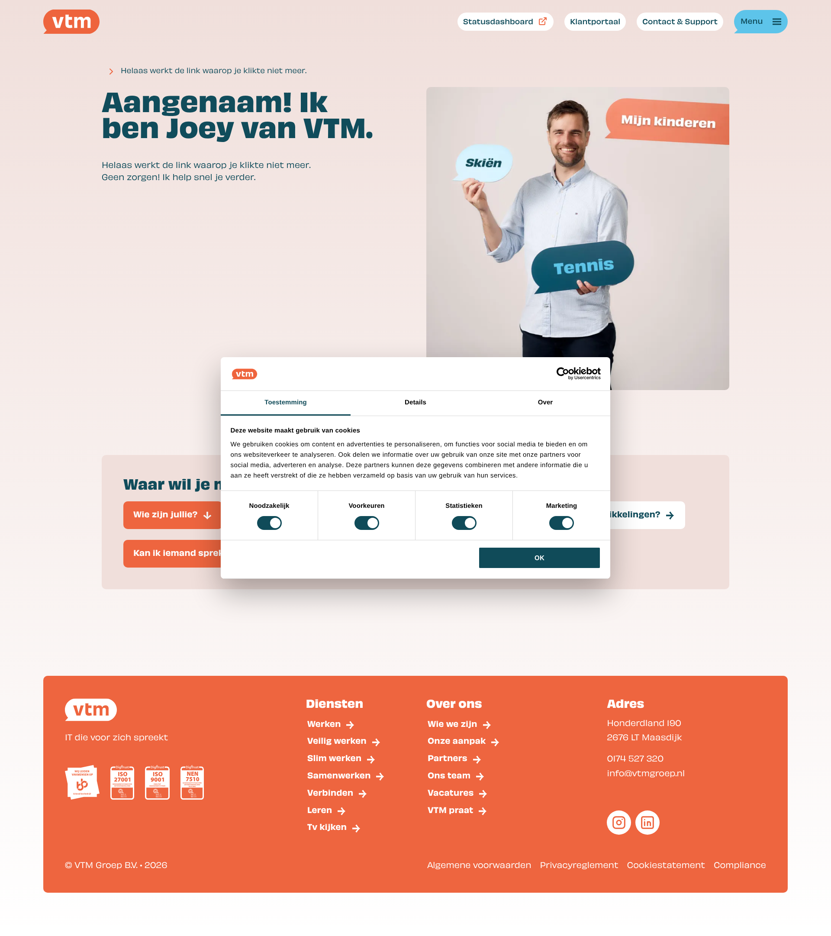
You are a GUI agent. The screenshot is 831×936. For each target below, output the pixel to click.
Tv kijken (327, 826)
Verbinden (330, 792)
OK (539, 558)
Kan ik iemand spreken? (186, 552)
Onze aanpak (457, 740)
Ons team (449, 775)
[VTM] (71, 21)
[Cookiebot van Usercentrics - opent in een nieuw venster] (563, 373)
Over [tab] (545, 402)
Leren (319, 809)
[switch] (366, 523)
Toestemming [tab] (285, 402)
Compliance (740, 864)
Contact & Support (680, 21)
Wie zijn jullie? (165, 514)
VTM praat (450, 809)
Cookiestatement (666, 864)
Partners (447, 757)
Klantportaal (595, 21)
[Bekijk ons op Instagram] (619, 822)
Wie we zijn (452, 723)
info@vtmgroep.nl (646, 772)
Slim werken (334, 757)
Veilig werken (337, 740)
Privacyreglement (579, 864)
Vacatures (450, 792)
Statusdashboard (498, 21)
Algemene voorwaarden (479, 864)
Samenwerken (339, 775)
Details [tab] (415, 402)
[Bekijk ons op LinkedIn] (647, 822)
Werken (324, 723)
